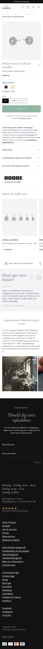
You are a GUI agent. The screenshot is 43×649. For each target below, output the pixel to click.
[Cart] (28, 7)
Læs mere (14, 301)
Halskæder (7, 593)
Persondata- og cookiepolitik (13, 630)
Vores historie (9, 522)
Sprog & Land (7, 637)
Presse (5, 533)
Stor (23, 101)
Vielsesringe (8, 576)
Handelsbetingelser (12, 558)
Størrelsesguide (10, 554)
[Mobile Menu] (38, 7)
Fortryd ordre (8, 565)
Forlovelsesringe (10, 572)
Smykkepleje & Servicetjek (15, 551)
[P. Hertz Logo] (6, 7)
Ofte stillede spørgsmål (14, 547)
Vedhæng (7, 590)
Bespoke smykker (11, 540)
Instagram (7, 611)
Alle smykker (6, 14)
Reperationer (8, 536)
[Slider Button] (38, 277)
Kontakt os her (25, 118)
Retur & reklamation (12, 561)
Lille (5, 101)
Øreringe (6, 583)
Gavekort (6, 600)
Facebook (7, 608)
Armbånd (7, 586)
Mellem (14, 101)
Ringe (5, 579)
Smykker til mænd (11, 597)
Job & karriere (9, 529)
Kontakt (6, 526)
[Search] (33, 7)
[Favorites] (23, 7)
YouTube (6, 615)
